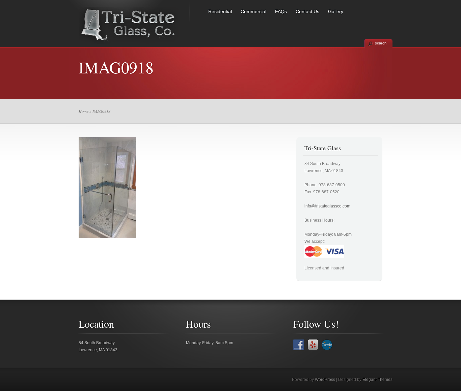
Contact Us (307, 11)
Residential (220, 11)
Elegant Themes (377, 379)
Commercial (253, 11)
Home (83, 111)
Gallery (335, 11)
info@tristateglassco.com (327, 206)
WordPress (325, 379)
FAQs (281, 11)
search (380, 43)
